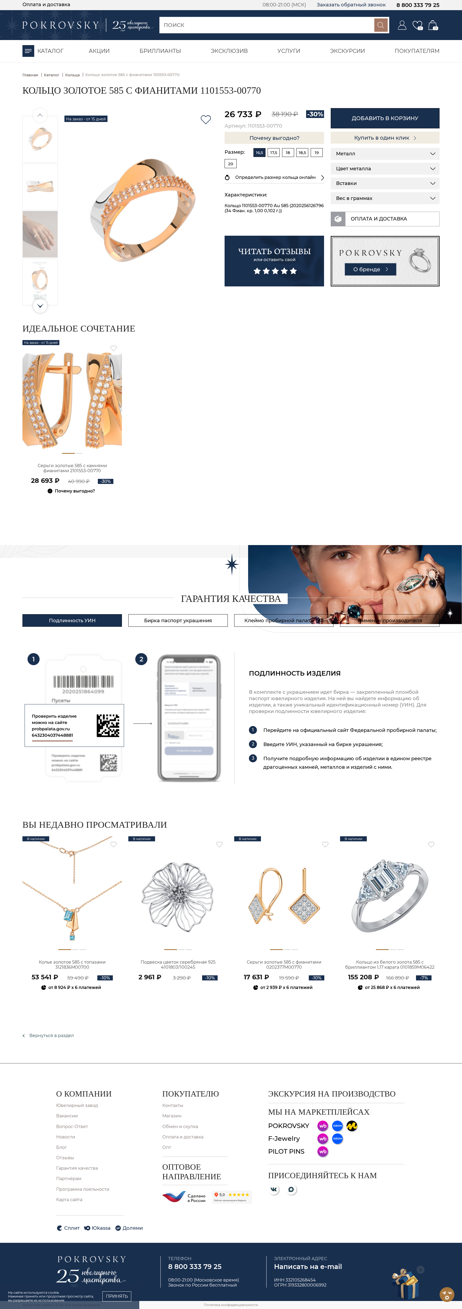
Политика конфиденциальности (231, 1305)
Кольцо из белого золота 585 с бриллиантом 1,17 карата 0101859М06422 (389, 965)
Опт (166, 1147)
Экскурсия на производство (332, 1093)
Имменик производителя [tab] (389, 621)
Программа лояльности (82, 1189)
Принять (117, 1296)
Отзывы (65, 1157)
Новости (65, 1137)
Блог (61, 1147)
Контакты (172, 1105)
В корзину (72, 505)
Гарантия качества (77, 1168)
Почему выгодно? (274, 138)
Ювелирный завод (77, 1105)
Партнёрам (69, 1178)
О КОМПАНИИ (84, 1093)
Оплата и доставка (46, 4)
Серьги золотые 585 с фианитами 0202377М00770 (284, 965)
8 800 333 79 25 (418, 5)
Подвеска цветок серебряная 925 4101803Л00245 (178, 965)
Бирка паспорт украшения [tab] (178, 621)
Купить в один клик (382, 138)
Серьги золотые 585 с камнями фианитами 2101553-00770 (72, 468)
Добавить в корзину (385, 118)
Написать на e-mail (308, 1267)
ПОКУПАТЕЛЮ (190, 1093)
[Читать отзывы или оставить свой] (274, 261)
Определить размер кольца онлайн (275, 177)
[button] (40, 306)
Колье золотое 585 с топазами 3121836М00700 (72, 965)
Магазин (172, 1115)
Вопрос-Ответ (72, 1126)
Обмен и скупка (180, 1126)
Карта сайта (69, 1199)
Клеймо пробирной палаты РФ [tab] (284, 621)
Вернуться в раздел (51, 1035)
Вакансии (67, 1115)
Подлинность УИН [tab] (72, 621)
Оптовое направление (191, 1171)
